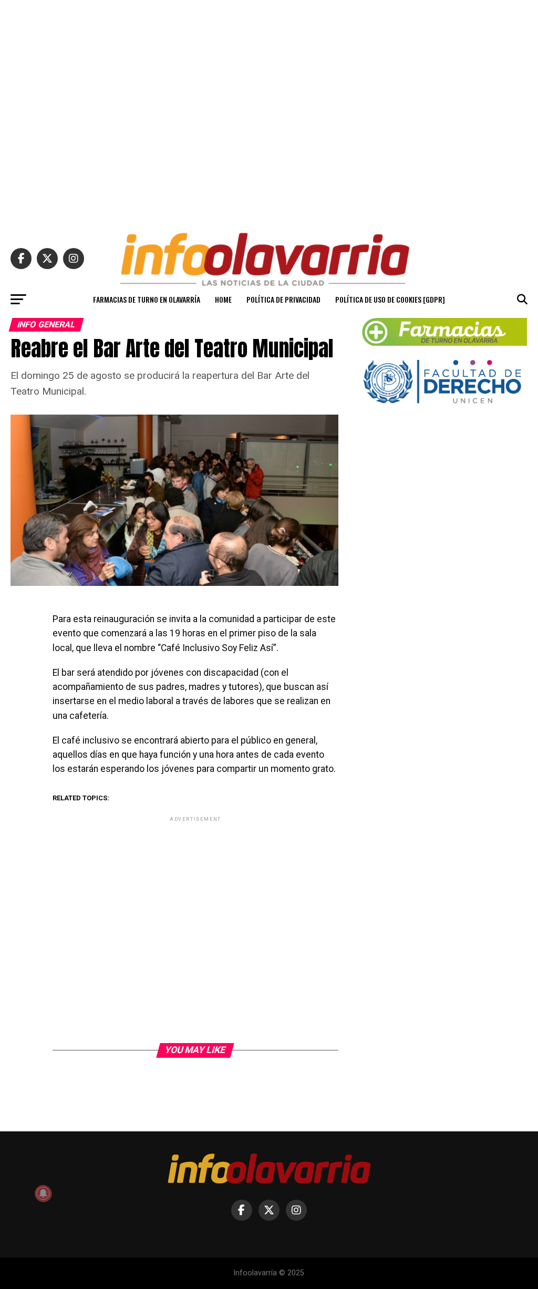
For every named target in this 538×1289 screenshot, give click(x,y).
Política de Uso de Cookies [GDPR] (390, 299)
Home (223, 299)
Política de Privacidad (283, 299)
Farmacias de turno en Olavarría (146, 299)
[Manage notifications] (43, 1193)
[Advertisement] (269, 111)
